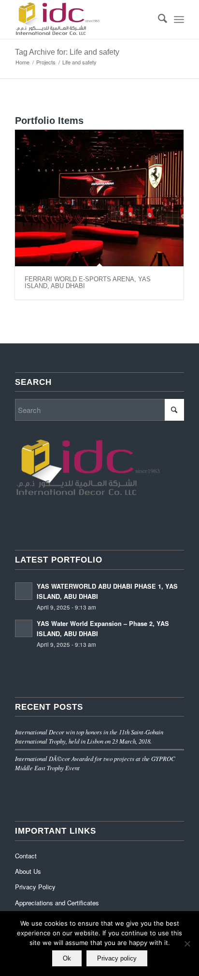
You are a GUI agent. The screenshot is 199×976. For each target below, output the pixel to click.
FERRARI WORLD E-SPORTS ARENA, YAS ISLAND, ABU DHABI (88, 282)
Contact (26, 855)
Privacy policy (117, 958)
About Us (28, 871)
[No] (187, 943)
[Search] (157, 19)
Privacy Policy (35, 886)
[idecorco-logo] (82, 19)
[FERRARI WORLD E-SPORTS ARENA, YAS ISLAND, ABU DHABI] (99, 198)
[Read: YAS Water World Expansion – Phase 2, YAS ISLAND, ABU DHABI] (23, 628)
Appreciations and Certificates (57, 902)
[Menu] (179, 19)
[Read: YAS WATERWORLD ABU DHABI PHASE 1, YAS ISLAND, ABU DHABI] (23, 591)
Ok (67, 958)
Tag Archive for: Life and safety (67, 52)
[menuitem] (157, 19)
